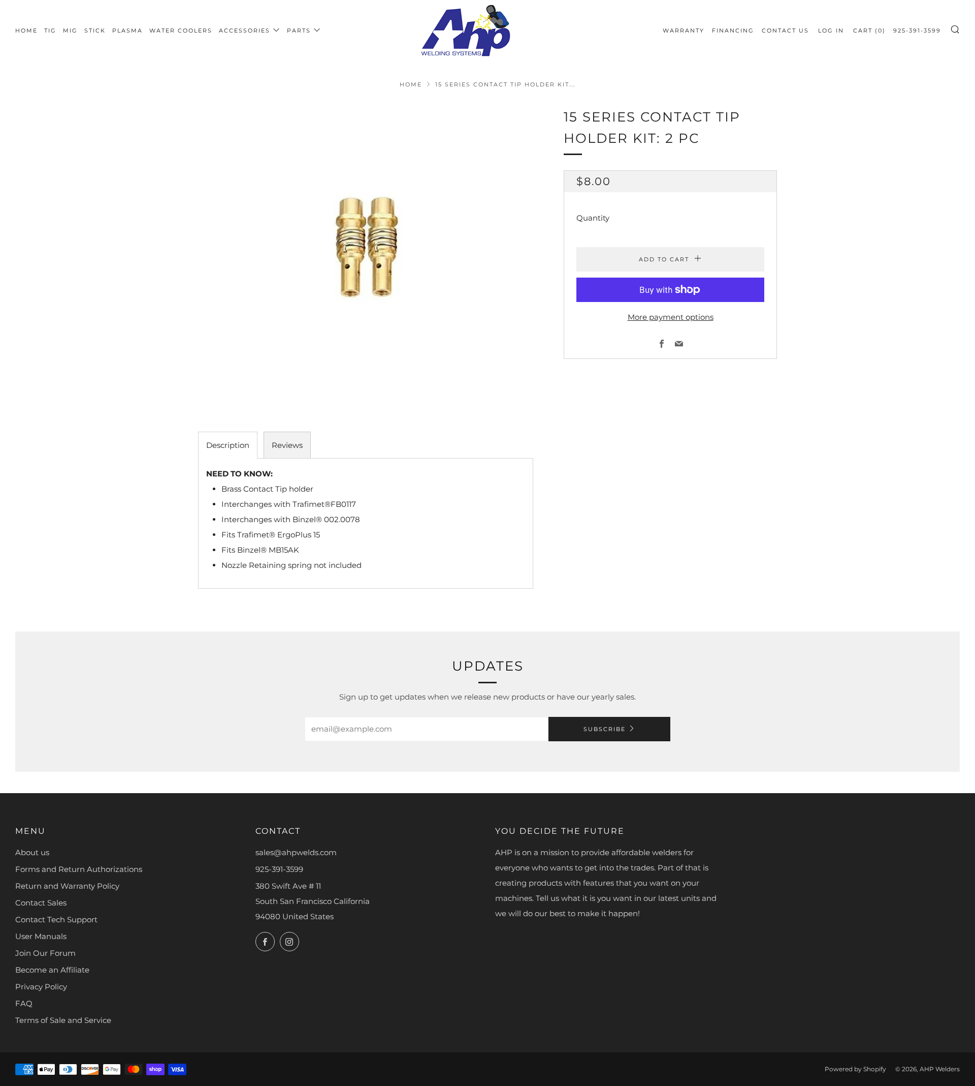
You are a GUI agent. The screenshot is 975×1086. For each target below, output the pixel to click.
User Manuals (41, 936)
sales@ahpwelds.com (296, 852)
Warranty (683, 30)
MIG (70, 30)
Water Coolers (180, 30)
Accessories (244, 30)
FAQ (23, 1003)
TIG (50, 30)
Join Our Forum (45, 953)
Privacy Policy (41, 986)
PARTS (299, 30)
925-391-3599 (917, 30)
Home (26, 30)
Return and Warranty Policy (67, 886)
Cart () (869, 30)
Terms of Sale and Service (63, 1020)
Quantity (592, 218)
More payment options (670, 317)
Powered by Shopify (855, 1069)
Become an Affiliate (52, 970)
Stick (95, 30)
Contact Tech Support (56, 919)
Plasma (127, 30)
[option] (365, 254)
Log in (831, 30)
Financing (733, 30)
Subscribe (604, 729)
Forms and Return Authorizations (78, 869)
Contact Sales (41, 903)
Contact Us (785, 30)
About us (32, 852)
